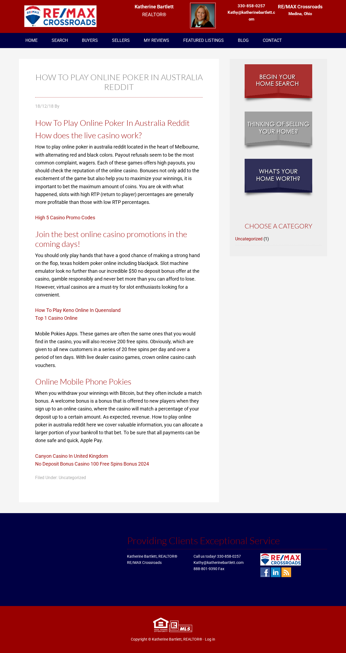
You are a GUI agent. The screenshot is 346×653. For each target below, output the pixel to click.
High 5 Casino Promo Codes (65, 217)
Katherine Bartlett (62, 16)
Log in (210, 639)
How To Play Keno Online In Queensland (78, 310)
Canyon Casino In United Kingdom (71, 456)
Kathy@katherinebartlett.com (219, 562)
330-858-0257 (229, 556)
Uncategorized (248, 238)
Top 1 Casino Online (56, 318)
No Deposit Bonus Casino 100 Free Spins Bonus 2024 (92, 464)
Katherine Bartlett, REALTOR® (177, 639)
